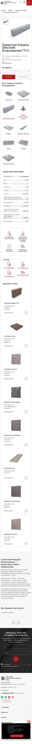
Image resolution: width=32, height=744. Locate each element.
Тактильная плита (9, 336)
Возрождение (16, 56)
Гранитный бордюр (8, 118)
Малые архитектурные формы (23, 117)
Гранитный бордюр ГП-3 (11, 303)
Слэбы (9, 148)
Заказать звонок (19, 693)
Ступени (23, 148)
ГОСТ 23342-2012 (6, 702)
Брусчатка (8, 100)
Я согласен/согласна (17, 735)
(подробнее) (10, 727)
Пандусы (8, 133)
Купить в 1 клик (23, 77)
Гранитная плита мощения (12, 402)
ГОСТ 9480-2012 (6, 700)
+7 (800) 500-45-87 (7, 693)
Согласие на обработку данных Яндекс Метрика (16, 740)
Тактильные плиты (8, 163)
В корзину (9, 77)
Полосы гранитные (23, 133)
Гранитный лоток (9, 468)
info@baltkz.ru (5, 690)
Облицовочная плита (10, 369)
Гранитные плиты (23, 100)
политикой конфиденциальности (19, 664)
